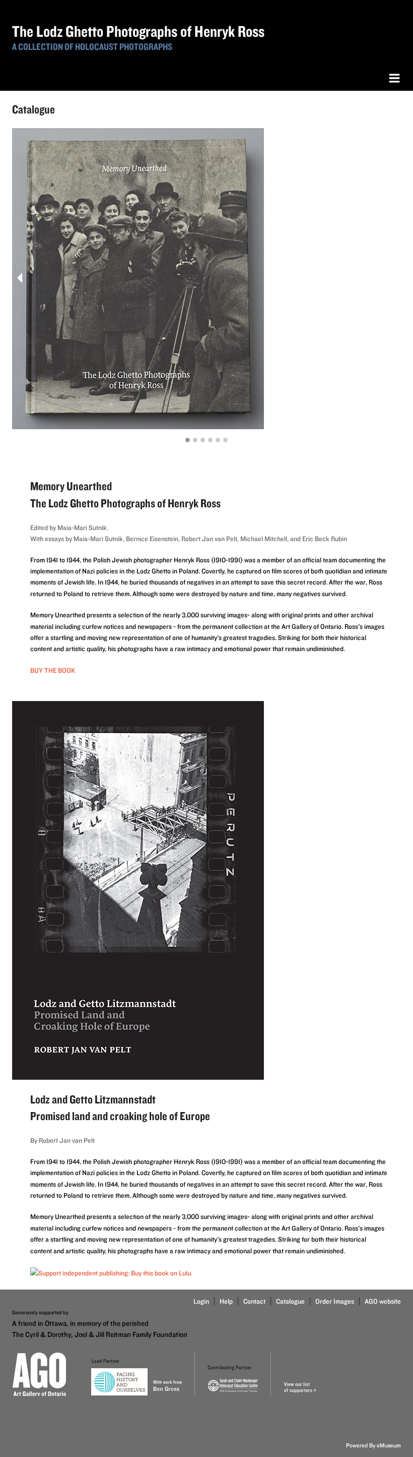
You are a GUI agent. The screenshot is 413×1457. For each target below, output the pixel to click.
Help (226, 1301)
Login (201, 1301)
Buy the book (52, 670)
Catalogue (290, 1301)
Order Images (334, 1301)
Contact (254, 1301)
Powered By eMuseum (373, 1445)
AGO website (383, 1301)
